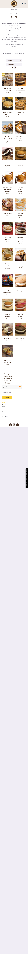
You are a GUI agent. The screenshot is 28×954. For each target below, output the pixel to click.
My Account (5, 413)
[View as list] (15, 67)
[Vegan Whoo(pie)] (20, 329)
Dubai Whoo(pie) (8, 213)
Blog (3, 410)
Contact (4, 411)
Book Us (4, 404)
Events (3, 406)
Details (5, 80)
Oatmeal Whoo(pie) (20, 290)
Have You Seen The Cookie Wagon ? (26, 478)
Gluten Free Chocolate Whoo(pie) (20, 240)
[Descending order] (20, 60)
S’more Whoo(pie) (7, 338)
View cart (22, 55)
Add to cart (6, 78)
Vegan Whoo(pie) (20, 338)
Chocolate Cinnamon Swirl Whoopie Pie (8, 139)
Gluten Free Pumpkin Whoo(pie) (7, 266)
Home (12, 9)
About (3, 408)
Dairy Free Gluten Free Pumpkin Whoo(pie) (7, 189)
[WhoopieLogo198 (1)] (14, 1)
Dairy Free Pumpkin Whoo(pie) (20, 189)
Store (3, 402)
